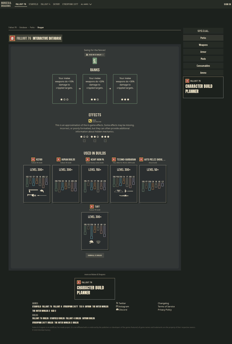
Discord (123, 309)
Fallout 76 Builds (40, 318)
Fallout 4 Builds (73, 318)
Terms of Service (166, 306)
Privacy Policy (165, 309)
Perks (32, 27)
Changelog (163, 303)
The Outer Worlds (100, 306)
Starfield (33, 4)
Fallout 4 (45, 4)
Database (23, 27)
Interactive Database (47, 38)
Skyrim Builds (88, 318)
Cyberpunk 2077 (70, 4)
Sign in (227, 4)
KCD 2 (53, 310)
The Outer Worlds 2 (41, 310)
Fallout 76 (21, 4)
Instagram (123, 306)
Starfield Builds (57, 318)
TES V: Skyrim (85, 306)
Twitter (122, 303)
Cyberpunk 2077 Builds (42, 322)
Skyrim (56, 4)
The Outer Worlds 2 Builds (66, 322)
